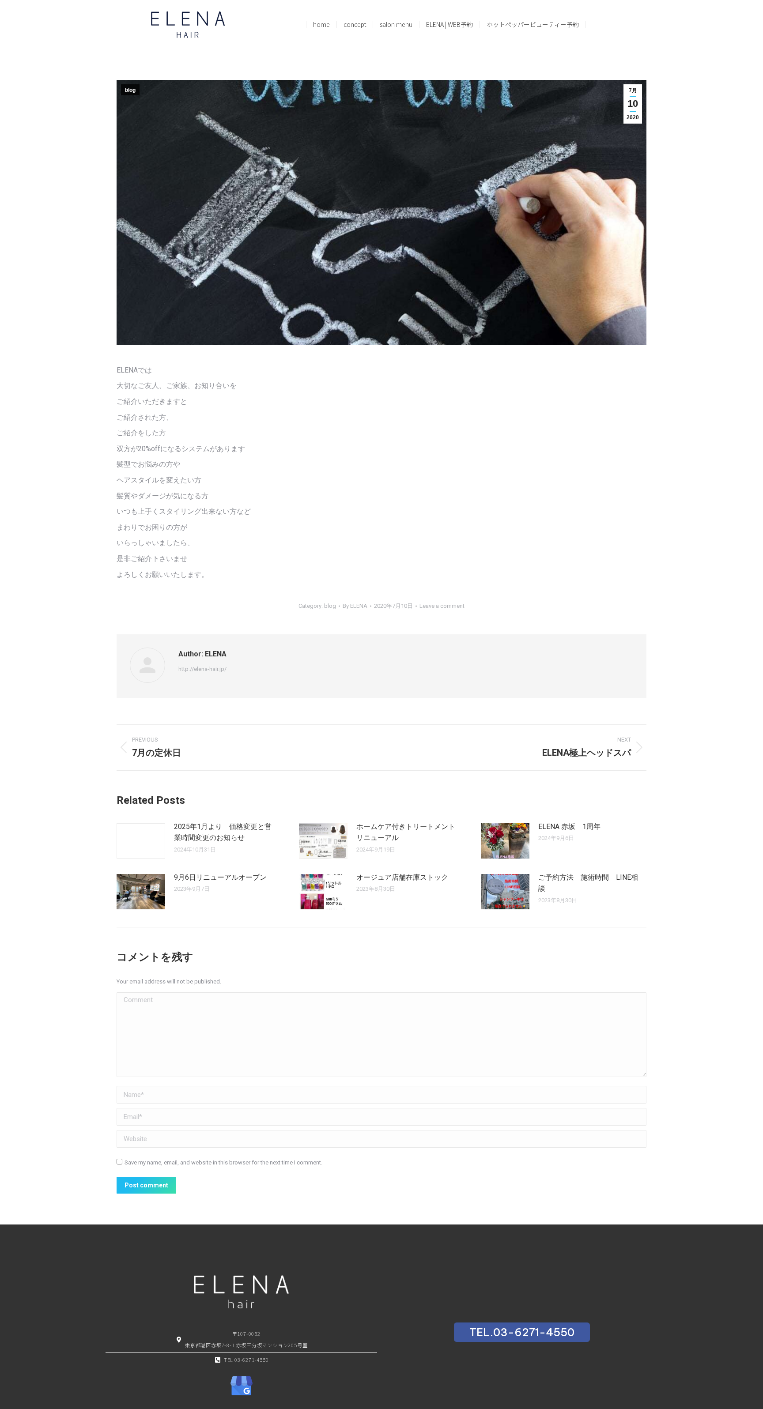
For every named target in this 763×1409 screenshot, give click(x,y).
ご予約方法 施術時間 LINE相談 (588, 883)
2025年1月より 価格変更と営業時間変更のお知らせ (223, 832)
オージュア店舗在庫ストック (402, 877)
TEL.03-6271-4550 (521, 1332)
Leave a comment (442, 606)
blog (130, 90)
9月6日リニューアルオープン (220, 877)
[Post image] (141, 841)
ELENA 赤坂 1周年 (569, 826)
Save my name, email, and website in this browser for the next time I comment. (223, 1162)
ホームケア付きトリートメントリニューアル (405, 832)
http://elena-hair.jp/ (202, 669)
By (355, 606)
